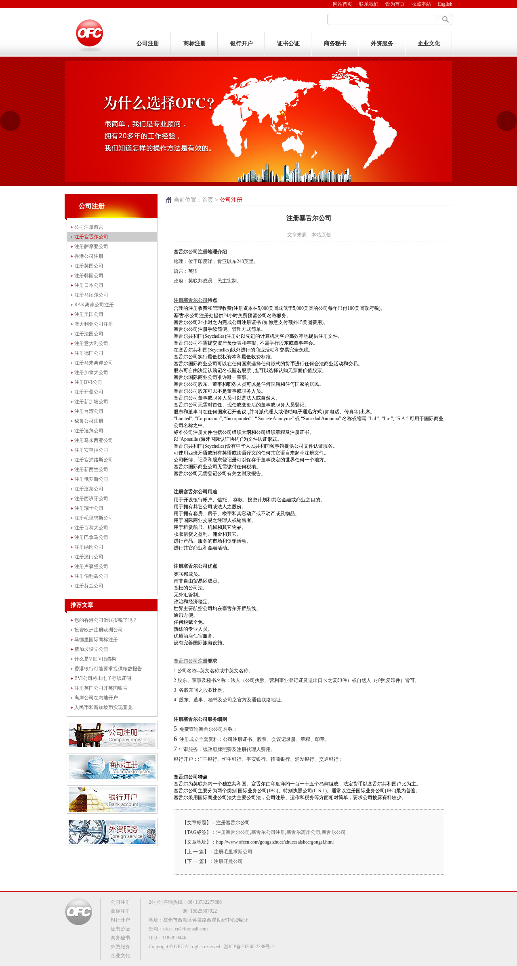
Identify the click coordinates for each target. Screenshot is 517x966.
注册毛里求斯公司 (93, 518)
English (445, 4)
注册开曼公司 (88, 392)
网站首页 (342, 4)
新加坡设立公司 (91, 649)
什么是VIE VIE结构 (95, 659)
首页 (207, 200)
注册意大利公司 (91, 343)
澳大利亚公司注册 (93, 324)
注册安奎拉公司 (91, 450)
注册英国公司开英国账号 (101, 688)
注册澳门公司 (88, 557)
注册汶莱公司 (88, 489)
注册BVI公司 (88, 382)
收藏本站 (421, 4)
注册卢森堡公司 (91, 566)
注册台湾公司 (88, 411)
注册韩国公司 (88, 275)
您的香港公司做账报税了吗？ (105, 620)
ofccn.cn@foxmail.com (185, 929)
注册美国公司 (88, 314)
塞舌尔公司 (334, 832)
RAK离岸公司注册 (94, 304)
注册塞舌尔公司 (91, 237)
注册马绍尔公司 (91, 295)
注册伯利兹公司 (91, 576)
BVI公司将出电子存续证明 (102, 678)
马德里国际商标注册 (96, 639)
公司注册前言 (88, 227)
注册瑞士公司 (88, 508)
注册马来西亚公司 (93, 440)
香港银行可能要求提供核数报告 (108, 668)
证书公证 (288, 43)
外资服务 (382, 43)
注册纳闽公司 (88, 547)
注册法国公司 (88, 334)
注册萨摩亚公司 (91, 246)
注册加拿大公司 (91, 372)
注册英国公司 (88, 266)
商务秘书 (335, 43)
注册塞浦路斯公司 (93, 460)
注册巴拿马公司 (91, 537)
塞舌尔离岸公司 (303, 832)
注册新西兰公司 (91, 469)
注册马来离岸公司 (93, 363)
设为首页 (395, 4)
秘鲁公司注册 (88, 421)
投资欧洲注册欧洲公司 (98, 630)
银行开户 (241, 43)
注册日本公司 (88, 285)
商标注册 (194, 43)
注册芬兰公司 (88, 586)
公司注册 (148, 43)
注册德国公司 (88, 353)
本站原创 (321, 235)
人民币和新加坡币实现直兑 (103, 707)
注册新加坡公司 (91, 401)
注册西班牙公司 (91, 498)
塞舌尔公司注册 (268, 832)
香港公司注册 (88, 256)
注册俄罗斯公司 (91, 479)
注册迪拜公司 (88, 431)
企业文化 (429, 43)
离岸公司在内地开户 (96, 698)
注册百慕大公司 (91, 527)
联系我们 (368, 4)
